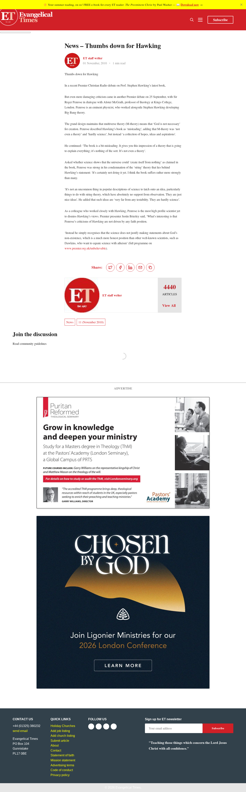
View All (169, 305)
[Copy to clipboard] (150, 267)
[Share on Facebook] (120, 267)
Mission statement (63, 760)
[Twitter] (99, 726)
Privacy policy (60, 775)
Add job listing (60, 731)
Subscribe (220, 19)
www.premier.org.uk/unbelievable (85, 248)
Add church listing (63, 735)
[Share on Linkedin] (130, 267)
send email (20, 731)
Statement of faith (62, 755)
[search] (192, 20)
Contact (56, 750)
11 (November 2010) (91, 322)
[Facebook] (91, 726)
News (69, 322)
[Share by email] (140, 267)
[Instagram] (106, 726)
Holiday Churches (63, 726)
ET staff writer (92, 58)
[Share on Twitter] (110, 267)
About (55, 745)
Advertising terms (62, 765)
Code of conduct (62, 770)
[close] (241, 5)
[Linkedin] (114, 726)
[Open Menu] (200, 20)
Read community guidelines (30, 344)
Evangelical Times (128, 787)
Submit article (60, 740)
